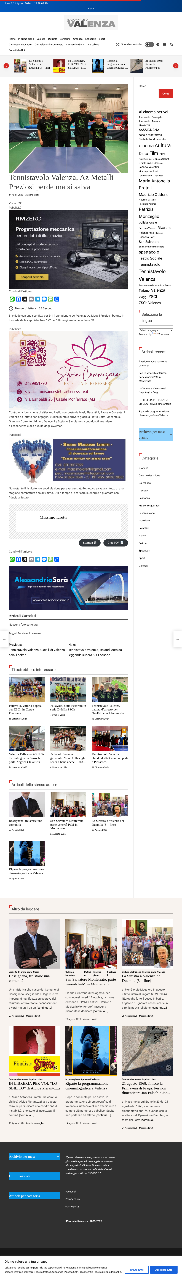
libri (155, 171)
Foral (162, 153)
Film (153, 153)
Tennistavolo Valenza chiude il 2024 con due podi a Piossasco (110, 758)
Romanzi (159, 233)
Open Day (152, 200)
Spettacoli (144, 550)
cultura (163, 145)
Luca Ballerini (145, 175)
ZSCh (153, 296)
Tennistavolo (149, 264)
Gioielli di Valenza (155, 163)
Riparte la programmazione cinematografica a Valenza (116, 66)
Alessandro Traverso (150, 121)
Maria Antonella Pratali (154, 184)
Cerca (142, 86)
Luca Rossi (158, 175)
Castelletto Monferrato (152, 139)
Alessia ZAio (145, 125)
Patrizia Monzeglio (149, 213)
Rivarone (164, 228)
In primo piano (26, 38)
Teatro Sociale (150, 258)
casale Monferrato (150, 134)
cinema (146, 145)
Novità (142, 535)
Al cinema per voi (153, 112)
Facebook (70, 1191)
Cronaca (78, 38)
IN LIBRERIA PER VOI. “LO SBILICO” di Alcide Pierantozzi (78, 66)
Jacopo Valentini (149, 167)
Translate (164, 334)
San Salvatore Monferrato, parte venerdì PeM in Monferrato (67, 824)
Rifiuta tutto (137, 1269)
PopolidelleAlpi (17, 50)
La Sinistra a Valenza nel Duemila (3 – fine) (39, 64)
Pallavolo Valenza (147, 203)
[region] (91, 1266)
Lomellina (65, 38)
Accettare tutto (163, 1269)
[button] (6, 65)
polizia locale (148, 222)
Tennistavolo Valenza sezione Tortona (155, 285)
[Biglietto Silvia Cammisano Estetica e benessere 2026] (68, 333)
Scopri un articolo (131, 44)
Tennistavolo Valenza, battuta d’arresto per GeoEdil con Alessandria (108, 709)
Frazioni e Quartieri (149, 505)
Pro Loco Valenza (147, 228)
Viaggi (143, 297)
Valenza (41, 38)
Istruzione (144, 520)
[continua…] (44, 1007)
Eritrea (143, 153)
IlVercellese (93, 44)
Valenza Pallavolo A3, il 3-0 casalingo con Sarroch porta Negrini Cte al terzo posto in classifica (26, 760)
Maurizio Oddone (153, 194)
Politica (143, 543)
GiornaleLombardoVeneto (49, 44)
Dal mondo (145, 482)
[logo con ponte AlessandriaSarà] (68, 568)
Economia (90, 38)
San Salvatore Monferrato (151, 246)
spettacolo (149, 252)
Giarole (142, 163)
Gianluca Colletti (161, 159)
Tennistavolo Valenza (29, 633)
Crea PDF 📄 (116, 542)
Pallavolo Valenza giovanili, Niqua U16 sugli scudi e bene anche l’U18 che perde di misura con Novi (67, 761)
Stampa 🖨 (90, 542)
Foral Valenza (145, 159)
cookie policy (72, 1206)
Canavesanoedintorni (20, 44)
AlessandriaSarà (75, 44)
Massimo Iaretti (32, 195)
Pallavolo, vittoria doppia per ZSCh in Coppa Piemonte (25, 709)
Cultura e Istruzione (149, 475)
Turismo (144, 290)
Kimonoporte (145, 171)
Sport (102, 38)
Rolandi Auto (146, 232)
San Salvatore (149, 242)
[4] (68, 212)
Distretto (52, 38)
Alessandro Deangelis (150, 117)
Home (91, 8)
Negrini (143, 199)
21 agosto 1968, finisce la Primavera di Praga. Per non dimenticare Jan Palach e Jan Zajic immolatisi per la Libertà (146, 1090)
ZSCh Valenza (150, 303)
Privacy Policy (72, 1199)
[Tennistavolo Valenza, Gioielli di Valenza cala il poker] (4, 639)
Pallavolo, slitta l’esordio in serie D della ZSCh (68, 707)
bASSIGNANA (149, 130)
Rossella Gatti (147, 237)
